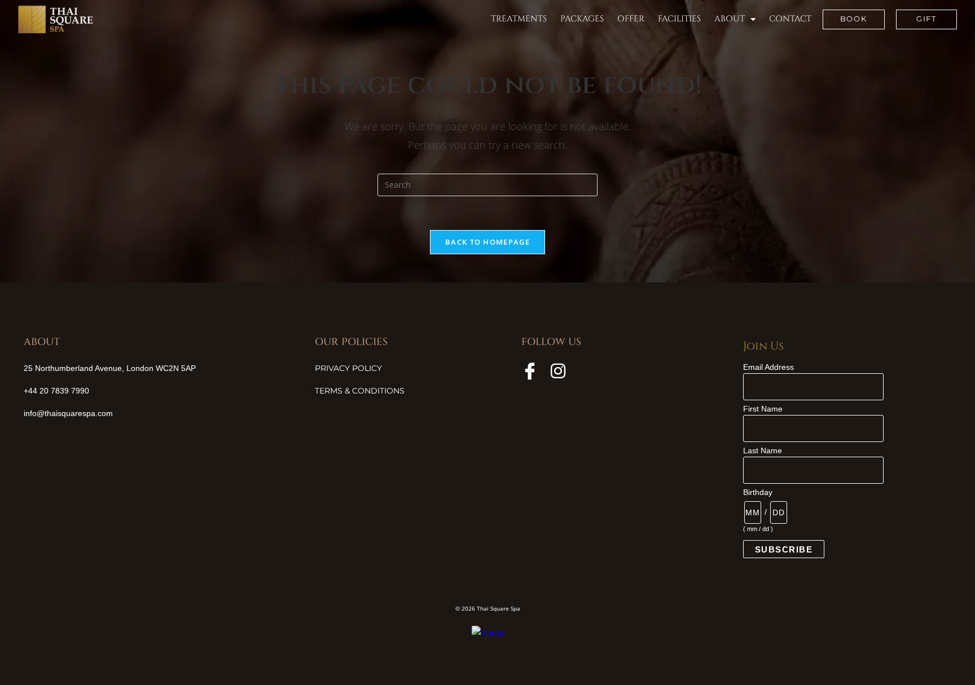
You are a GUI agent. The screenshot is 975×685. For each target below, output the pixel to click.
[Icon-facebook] (529, 371)
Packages (582, 19)
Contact (790, 19)
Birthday (757, 492)
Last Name (762, 450)
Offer (630, 19)
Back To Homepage (487, 242)
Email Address (768, 367)
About (729, 19)
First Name (763, 408)
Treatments (519, 19)
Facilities (679, 19)
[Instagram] (558, 371)
